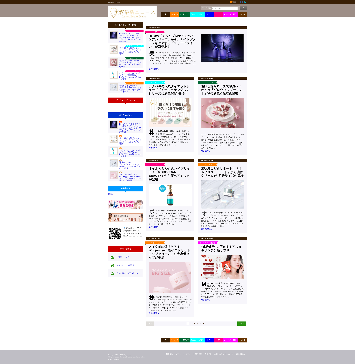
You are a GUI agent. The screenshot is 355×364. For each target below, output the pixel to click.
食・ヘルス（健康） (230, 14)
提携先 (111, 194)
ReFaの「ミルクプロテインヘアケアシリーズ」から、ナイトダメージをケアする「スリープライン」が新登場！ (130, 38)
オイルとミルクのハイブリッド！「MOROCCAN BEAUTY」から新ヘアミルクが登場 (130, 76)
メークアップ (184, 14)
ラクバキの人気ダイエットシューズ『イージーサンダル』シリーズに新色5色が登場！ (130, 51)
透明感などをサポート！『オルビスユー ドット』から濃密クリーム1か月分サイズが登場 (130, 89)
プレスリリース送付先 (125, 265)
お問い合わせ (219, 354)
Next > (242, 323)
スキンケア (174, 14)
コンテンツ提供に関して (236, 354)
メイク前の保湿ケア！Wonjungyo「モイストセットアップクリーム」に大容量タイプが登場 (130, 177)
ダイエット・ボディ (197, 14)
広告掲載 (198, 354)
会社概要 (208, 354)
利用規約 (169, 354)
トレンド (242, 14)
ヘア (218, 14)
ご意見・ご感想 (122, 257)
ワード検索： (206, 8)
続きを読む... (154, 69)
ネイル (209, 14)
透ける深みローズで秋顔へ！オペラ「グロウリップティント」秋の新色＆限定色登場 (130, 64)
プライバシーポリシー (184, 354)
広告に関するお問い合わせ (127, 273)
